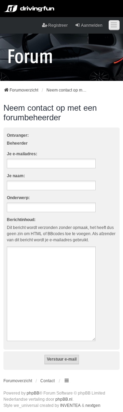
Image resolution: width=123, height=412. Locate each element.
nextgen (92, 405)
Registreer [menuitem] (58, 25)
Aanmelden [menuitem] (91, 25)
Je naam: (16, 175)
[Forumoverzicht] (30, 55)
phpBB (33, 393)
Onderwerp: (18, 197)
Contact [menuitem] (47, 380)
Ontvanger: (18, 135)
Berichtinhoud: (21, 219)
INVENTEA (70, 405)
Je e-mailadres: (22, 154)
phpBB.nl (63, 399)
